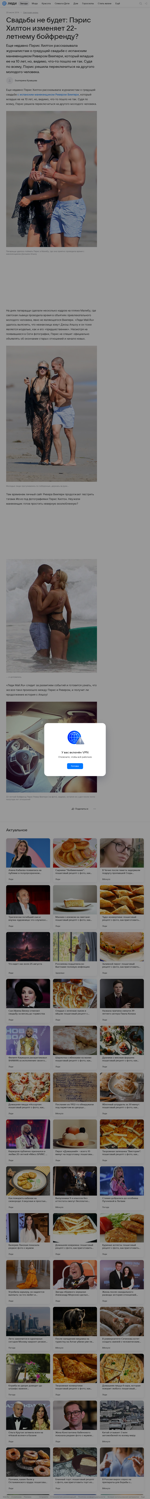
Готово (75, 766)
